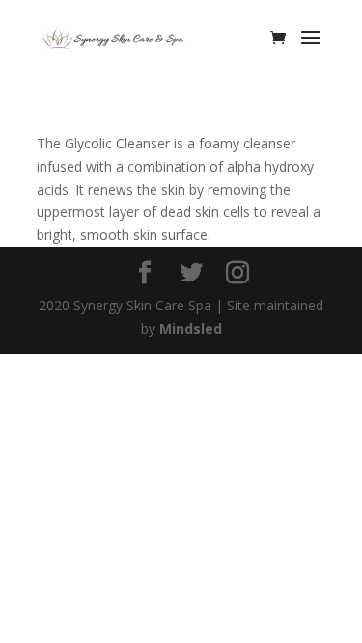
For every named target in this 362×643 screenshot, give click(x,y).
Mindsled (190, 328)
